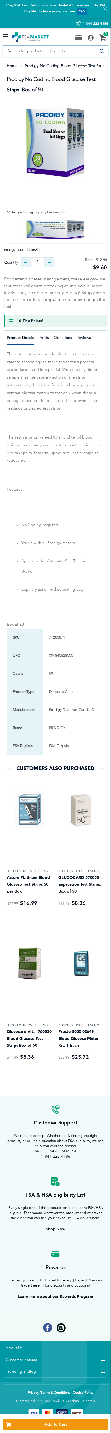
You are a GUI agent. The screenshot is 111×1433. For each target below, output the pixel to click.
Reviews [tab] (83, 337)
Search (102, 51)
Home (12, 65)
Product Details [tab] (20, 337)
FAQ (82, 11)
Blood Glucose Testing (27, 871)
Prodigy (9, 250)
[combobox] (55, 51)
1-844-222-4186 (95, 23)
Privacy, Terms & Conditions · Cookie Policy (61, 1393)
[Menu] (5, 37)
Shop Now (55, 1229)
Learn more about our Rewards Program (55, 1296)
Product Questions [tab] (55, 337)
